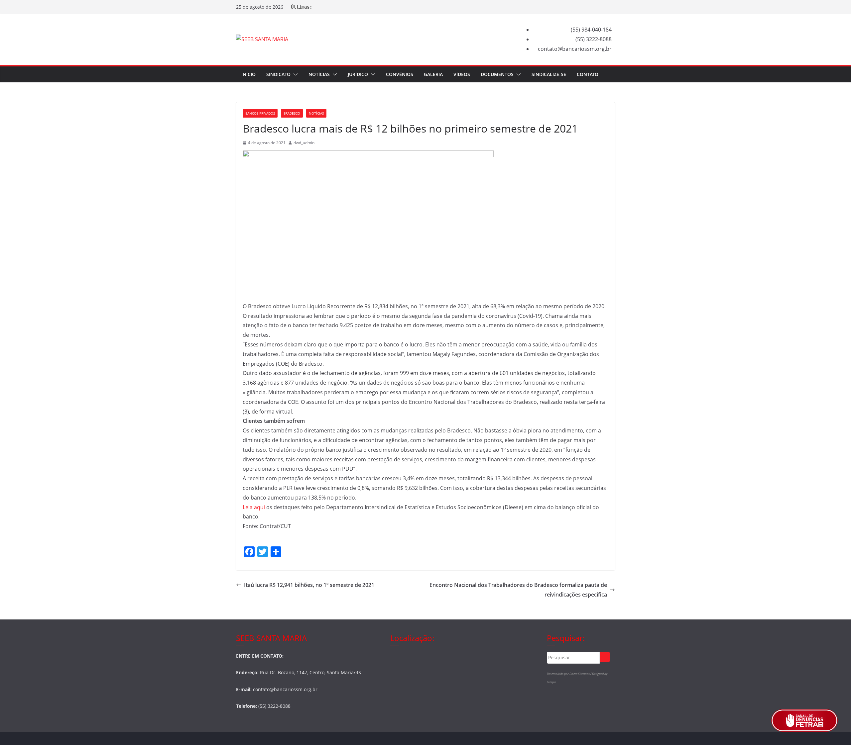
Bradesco (292, 113)
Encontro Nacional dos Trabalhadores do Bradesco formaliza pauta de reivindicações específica (518, 589)
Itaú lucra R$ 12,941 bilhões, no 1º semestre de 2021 (309, 585)
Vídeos (461, 74)
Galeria (433, 74)
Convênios (399, 74)
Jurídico (358, 74)
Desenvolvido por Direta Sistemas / (569, 674)
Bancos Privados (260, 113)
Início (248, 74)
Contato (587, 74)
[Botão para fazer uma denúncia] (804, 720)
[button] (294, 74)
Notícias (319, 74)
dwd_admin (304, 142)
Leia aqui (254, 507)
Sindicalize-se (549, 74)
